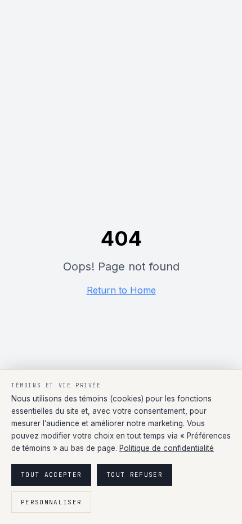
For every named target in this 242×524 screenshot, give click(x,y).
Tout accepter (51, 474)
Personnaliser (51, 502)
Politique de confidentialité (166, 448)
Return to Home (121, 290)
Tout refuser (134, 474)
